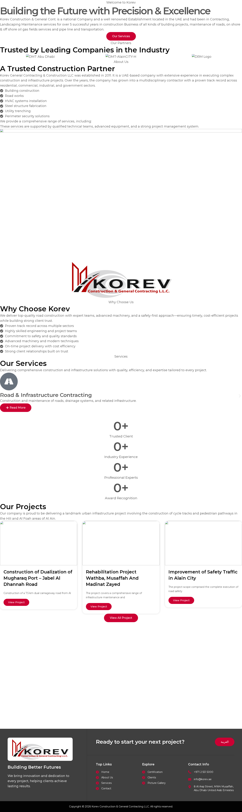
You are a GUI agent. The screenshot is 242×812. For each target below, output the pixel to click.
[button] (2, 396)
